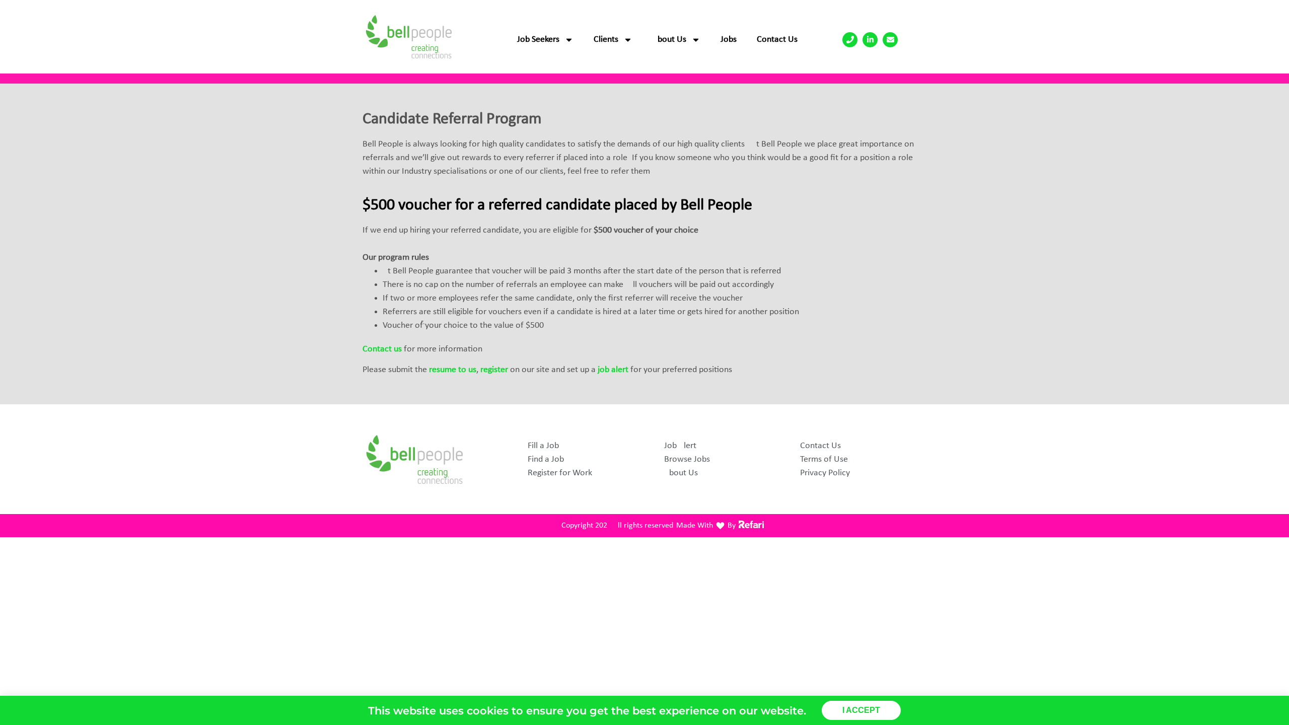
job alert (613, 370)
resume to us (451, 370)
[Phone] (849, 39)
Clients (606, 39)
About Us (669, 39)
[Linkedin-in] (870, 39)
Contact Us (777, 39)
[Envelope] (890, 39)
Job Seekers (538, 39)
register (494, 370)
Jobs (729, 39)
